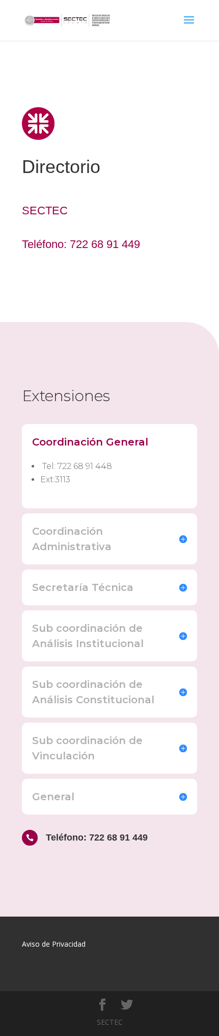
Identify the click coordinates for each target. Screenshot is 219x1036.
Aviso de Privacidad (54, 944)
